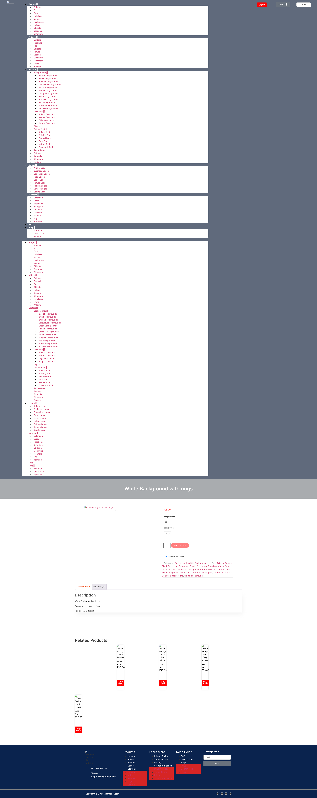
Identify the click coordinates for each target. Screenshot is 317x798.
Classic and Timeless (207, 566)
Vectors (32, 69)
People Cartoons (47, 123)
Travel (36, 63)
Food (36, 13)
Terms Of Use (161, 759)
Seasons (38, 31)
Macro (37, 19)
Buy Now (120, 683)
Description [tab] (84, 587)
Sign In (262, 5)
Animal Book (44, 132)
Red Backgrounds (47, 102)
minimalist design (187, 569)
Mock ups (38, 212)
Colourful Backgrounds (50, 84)
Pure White (186, 572)
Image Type (169, 528)
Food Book (44, 141)
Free (31, 224)
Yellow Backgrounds (48, 108)
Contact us (39, 233)
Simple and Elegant (202, 572)
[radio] (166, 522)
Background (181, 563)
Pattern (37, 153)
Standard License (176, 556)
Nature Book (44, 144)
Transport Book (46, 147)
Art (35, 10)
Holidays (38, 16)
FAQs (183, 756)
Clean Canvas (225, 566)
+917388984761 (99, 768)
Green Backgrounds (48, 87)
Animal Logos (40, 168)
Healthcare (39, 22)
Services (38, 236)
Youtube (38, 221)
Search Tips (187, 759)
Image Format (169, 517)
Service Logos (40, 188)
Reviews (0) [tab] (99, 587)
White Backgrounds (48, 105)
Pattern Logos (40, 186)
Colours (37, 40)
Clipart (37, 126)
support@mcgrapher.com (103, 776)
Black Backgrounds (48, 75)
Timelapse (38, 60)
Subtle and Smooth (223, 572)
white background (194, 576)
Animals (37, 245)
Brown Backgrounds (48, 81)
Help (31, 227)
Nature (37, 25)
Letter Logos (40, 180)
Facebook (38, 203)
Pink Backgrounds (47, 96)
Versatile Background (172, 576)
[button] (115, 239)
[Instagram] (222, 794)
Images (32, 242)
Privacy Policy (161, 756)
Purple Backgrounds (48, 99)
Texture (37, 162)
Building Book (45, 135)
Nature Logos (40, 183)
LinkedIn (38, 209)
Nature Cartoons (47, 117)
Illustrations (39, 150)
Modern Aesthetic (206, 569)
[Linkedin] (226, 794)
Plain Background (170, 572)
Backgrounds (40, 72)
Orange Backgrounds (49, 93)
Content (33, 194)
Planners (38, 215)
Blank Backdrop (170, 566)
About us (38, 230)
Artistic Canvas (224, 563)
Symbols (38, 156)
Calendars (38, 197)
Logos (32, 165)
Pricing (157, 762)
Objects (37, 28)
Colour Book (39, 129)
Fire (35, 46)
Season (37, 54)
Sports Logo (39, 191)
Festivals (38, 43)
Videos (32, 37)
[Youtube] (230, 794)
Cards (36, 200)
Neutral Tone (223, 569)
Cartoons (38, 111)
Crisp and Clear (169, 569)
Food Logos (39, 177)
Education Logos (42, 174)
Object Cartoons (46, 120)
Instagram (38, 206)
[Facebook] (217, 794)
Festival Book (45, 138)
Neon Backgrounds (48, 90)
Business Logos (41, 171)
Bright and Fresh (187, 566)
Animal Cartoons (47, 114)
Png (35, 218)
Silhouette (38, 34)
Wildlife (37, 66)
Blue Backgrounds (47, 78)
